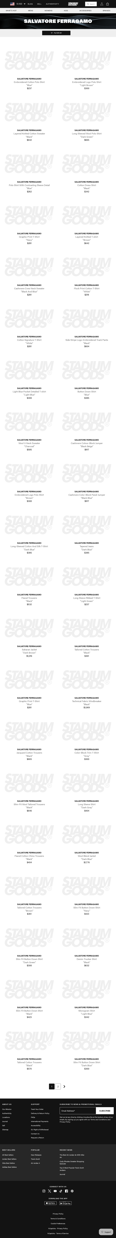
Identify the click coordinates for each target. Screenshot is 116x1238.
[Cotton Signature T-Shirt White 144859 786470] (29, 318)
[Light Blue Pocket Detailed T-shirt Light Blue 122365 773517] (29, 370)
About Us (6, 1104)
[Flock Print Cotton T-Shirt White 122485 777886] (87, 267)
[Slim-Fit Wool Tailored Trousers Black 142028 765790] (29, 783)
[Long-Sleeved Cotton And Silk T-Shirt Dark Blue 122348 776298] (29, 525)
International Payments (39, 1121)
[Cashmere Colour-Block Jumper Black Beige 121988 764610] (87, 421)
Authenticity (52, 4)
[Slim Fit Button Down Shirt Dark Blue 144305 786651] (87, 1041)
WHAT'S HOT (11, 10)
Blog (30, 4)
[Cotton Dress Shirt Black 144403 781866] (87, 163)
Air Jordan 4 (35, 1163)
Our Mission (6, 1109)
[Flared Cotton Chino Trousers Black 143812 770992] (29, 834)
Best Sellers (8, 1150)
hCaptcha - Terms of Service (58, 1233)
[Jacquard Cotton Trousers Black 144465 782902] (29, 731)
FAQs (33, 1117)
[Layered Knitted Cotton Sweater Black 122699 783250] (29, 112)
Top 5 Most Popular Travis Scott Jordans (72, 1168)
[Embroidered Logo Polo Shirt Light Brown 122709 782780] (87, 60)
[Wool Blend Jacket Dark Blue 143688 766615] (87, 834)
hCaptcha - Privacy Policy (58, 1228)
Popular (35, 1150)
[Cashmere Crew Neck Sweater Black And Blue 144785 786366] (29, 267)
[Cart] (107, 4)
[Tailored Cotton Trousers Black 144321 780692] (87, 628)
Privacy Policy (58, 1213)
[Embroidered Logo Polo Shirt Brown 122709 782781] (29, 473)
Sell (39, 4)
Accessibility (35, 1125)
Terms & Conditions (58, 1218)
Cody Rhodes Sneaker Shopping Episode (72, 1162)
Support (35, 1104)
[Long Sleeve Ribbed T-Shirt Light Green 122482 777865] (87, 576)
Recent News (66, 1150)
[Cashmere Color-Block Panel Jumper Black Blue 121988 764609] (87, 473)
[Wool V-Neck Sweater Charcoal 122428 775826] (29, 421)
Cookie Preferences (58, 1223)
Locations (6, 1117)
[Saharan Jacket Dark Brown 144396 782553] (29, 628)
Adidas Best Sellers (9, 1167)
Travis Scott (35, 1159)
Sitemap (5, 1129)
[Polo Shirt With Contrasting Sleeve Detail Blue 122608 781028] (29, 163)
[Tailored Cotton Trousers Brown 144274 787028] (29, 886)
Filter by (57, 33)
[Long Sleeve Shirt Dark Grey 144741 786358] (87, 783)
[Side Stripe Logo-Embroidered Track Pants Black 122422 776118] (87, 318)
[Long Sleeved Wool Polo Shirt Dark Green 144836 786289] (87, 112)
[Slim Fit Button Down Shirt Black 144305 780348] (29, 989)
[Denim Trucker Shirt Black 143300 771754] (87, 937)
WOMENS (48, 10)
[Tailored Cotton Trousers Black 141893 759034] (29, 1041)
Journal (5, 1121)
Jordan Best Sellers (9, 1159)
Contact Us (35, 1133)
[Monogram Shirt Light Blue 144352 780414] (87, 989)
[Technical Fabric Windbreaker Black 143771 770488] (87, 679)
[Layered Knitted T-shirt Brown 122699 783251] (87, 215)
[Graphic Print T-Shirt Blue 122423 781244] (29, 679)
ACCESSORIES (86, 10)
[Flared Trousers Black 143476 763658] (29, 576)
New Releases (36, 1155)
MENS (30, 10)
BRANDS (106, 10)
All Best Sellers (7, 1155)
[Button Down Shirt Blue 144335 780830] (87, 370)
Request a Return (37, 1137)
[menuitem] (30, 4)
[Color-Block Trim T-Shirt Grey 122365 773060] (87, 731)
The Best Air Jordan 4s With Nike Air (72, 1156)
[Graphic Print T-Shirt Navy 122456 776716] (29, 215)
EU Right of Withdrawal (40, 1129)
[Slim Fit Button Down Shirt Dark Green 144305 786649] (29, 937)
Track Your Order (37, 1109)
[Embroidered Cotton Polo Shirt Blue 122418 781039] (29, 60)
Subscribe (104, 1110)
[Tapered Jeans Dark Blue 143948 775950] (87, 525)
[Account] (102, 4)
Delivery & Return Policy (40, 1113)
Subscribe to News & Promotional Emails (81, 1104)
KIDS (66, 10)
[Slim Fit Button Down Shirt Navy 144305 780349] (87, 886)
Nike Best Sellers (8, 1163)
